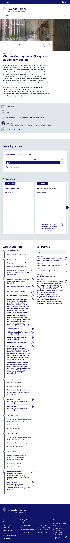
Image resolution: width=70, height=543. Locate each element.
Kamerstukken (13, 44)
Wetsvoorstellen (23, 44)
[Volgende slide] (67, 207)
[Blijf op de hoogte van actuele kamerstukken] (48, 44)
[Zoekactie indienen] (65, 15)
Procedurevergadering (47, 188)
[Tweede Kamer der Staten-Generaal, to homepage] (14, 8)
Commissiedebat (12, 188)
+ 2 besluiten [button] (11, 394)
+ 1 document (47, 231)
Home (4, 44)
